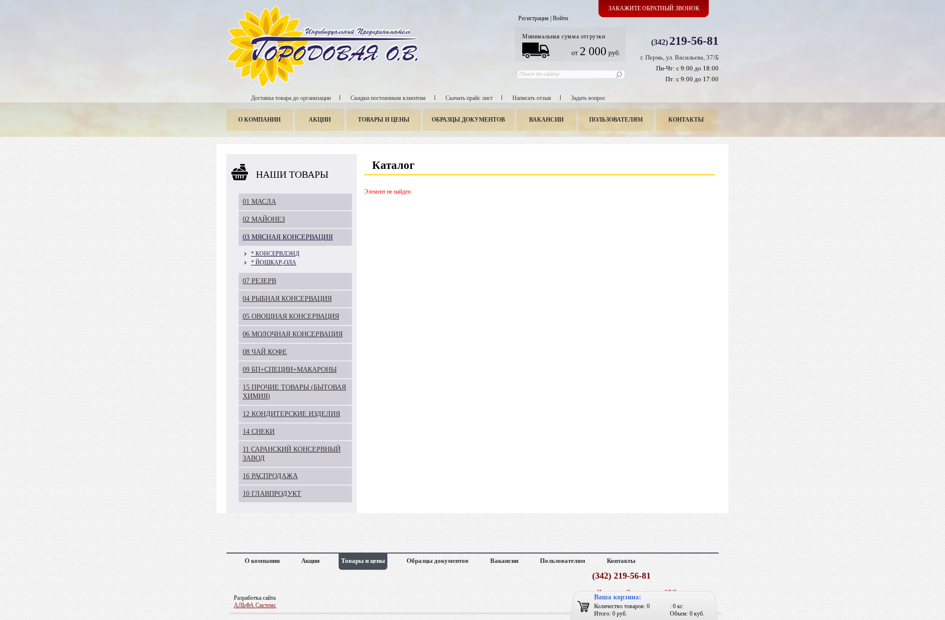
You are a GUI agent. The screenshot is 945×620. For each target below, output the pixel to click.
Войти (560, 18)
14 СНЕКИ (259, 431)
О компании (259, 119)
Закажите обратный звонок (653, 8)
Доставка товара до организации (291, 98)
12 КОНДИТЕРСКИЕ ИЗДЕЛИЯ (291, 414)
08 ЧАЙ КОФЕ (265, 352)
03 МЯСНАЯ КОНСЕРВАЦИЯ (288, 237)
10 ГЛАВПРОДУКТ (272, 493)
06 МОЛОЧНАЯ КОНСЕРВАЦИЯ (293, 334)
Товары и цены (384, 119)
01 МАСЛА (259, 201)
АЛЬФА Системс (255, 605)
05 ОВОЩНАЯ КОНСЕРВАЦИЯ (291, 316)
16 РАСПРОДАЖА (270, 476)
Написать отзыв (531, 98)
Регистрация (533, 18)
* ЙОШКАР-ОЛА (273, 262)
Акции (320, 119)
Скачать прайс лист (469, 98)
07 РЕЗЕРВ (259, 281)
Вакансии (546, 119)
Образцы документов (468, 119)
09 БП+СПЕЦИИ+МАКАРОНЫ (290, 369)
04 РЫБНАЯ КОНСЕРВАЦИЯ (287, 298)
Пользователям (616, 119)
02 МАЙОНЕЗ (264, 219)
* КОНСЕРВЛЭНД (275, 253)
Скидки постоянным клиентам (388, 98)
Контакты (686, 119)
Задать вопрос (588, 98)
